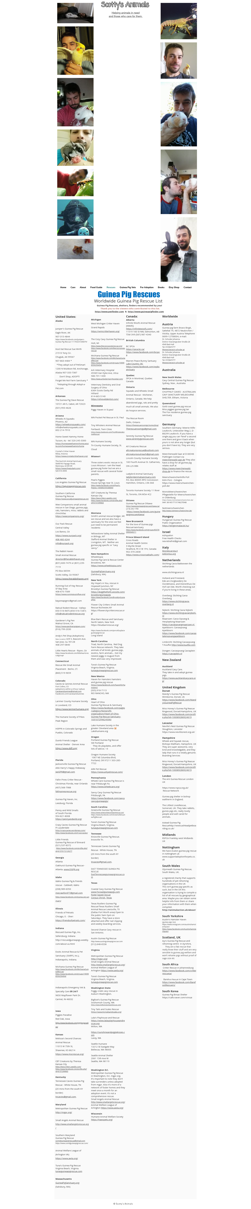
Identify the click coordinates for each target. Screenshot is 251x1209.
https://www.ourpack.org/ (68, 535)
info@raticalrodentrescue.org (70, 613)
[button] (73, 287)
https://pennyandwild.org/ (68, 818)
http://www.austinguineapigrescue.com (107, 941)
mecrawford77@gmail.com (69, 892)
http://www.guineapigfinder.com (146, 311)
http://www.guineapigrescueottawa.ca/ (143, 506)
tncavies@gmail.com (65, 1096)
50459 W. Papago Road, (65, 463)
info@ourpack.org (64, 543)
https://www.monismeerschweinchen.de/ (177, 500)
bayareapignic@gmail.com (68, 600)
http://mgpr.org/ (63, 1112)
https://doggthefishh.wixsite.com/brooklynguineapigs (108, 593)
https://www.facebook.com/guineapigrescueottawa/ (143, 513)
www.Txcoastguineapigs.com (105, 891)
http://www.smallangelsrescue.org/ (108, 964)
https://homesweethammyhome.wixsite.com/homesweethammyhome (72, 444)
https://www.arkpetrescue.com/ (107, 771)
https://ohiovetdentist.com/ (105, 399)
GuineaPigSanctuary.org (67, 1182)
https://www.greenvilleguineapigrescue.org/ (107, 812)
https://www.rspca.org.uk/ (175, 787)
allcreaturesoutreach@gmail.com (142, 454)
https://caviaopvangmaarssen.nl (178, 624)
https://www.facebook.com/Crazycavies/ (71, 833)
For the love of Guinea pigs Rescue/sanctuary (139, 526)
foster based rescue (101, 894)
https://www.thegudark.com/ (68, 468)
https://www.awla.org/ (66, 1158)
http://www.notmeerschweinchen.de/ (177, 510)
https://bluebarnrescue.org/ (105, 624)
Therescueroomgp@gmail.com (141, 428)
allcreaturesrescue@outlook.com (142, 450)
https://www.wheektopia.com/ (106, 565)
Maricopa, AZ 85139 (63, 466)
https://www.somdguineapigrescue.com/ (71, 1143)
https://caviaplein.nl (172, 653)
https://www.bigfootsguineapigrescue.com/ (106, 1005)
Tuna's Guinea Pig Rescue (68, 1165)
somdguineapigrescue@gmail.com (70, 1140)
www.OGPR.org (71, 869)
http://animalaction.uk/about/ (179, 909)
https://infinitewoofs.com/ (139, 328)
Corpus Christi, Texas (101, 897)
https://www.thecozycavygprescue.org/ (106, 346)
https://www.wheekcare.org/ (105, 786)
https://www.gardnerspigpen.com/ (70, 626)
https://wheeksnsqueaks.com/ (70, 424)
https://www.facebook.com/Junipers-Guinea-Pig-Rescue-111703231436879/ (71, 340)
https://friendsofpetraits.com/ (70, 920)
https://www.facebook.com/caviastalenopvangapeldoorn (179, 635)
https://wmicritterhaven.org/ (105, 331)
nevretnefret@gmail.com (174, 541)
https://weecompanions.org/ (69, 516)
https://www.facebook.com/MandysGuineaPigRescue (179, 701)
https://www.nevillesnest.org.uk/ (178, 731)
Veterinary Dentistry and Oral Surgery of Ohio (105, 386)
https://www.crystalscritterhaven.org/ (71, 456)
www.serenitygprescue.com (140, 438)
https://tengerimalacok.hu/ (175, 525)
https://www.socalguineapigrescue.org (71, 499)
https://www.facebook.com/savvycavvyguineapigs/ (108, 800)
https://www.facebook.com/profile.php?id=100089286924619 (179, 716)
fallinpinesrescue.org (65, 791)
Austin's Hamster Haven (174, 919)
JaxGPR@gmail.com (65, 771)
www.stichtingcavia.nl (173, 572)
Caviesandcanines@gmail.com (68, 691)
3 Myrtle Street (133, 545)
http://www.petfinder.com (109, 311)
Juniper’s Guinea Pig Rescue (69, 328)
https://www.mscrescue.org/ (69, 1054)
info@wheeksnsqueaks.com (69, 427)
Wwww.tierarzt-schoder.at (173, 349)
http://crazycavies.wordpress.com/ (70, 830)
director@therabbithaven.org (69, 559)
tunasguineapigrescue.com (68, 1171)
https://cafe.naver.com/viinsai (177, 997)
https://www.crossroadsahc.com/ (142, 554)
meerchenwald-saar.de (173, 459)
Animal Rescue (62, 1042)
